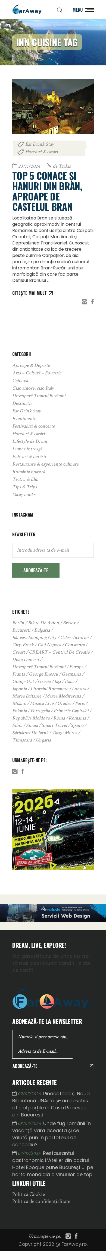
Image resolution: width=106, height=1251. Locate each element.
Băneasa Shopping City (34, 637)
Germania (71, 674)
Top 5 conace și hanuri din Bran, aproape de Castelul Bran (47, 191)
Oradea (64, 703)
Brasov (69, 623)
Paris (80, 703)
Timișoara (22, 740)
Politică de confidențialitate (41, 1201)
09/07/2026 (30, 1094)
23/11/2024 (29, 166)
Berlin (18, 623)
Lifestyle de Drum (29, 441)
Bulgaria (42, 630)
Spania (77, 725)
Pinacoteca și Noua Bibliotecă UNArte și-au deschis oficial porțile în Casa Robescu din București (51, 1104)
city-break (23, 645)
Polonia (19, 711)
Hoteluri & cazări (41, 152)
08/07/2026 (30, 1124)
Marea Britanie (26, 696)
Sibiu (17, 725)
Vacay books (23, 494)
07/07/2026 (30, 1153)
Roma (59, 718)
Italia (69, 681)
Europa (76, 667)
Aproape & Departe (31, 365)
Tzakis (62, 166)
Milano (19, 703)
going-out (23, 681)
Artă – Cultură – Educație (36, 373)
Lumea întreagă (27, 449)
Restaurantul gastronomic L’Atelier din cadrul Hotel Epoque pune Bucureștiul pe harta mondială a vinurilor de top (52, 1164)
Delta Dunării (25, 659)
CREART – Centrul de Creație (59, 652)
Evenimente (24, 418)
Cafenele (20, 380)
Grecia (44, 681)
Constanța (75, 645)
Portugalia (40, 711)
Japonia (19, 689)
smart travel (54, 725)
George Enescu (43, 674)
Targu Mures (64, 733)
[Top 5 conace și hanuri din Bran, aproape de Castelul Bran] (53, 106)
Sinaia (32, 725)
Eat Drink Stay (39, 144)
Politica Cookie (28, 1194)
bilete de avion (43, 623)
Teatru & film (25, 479)
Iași (57, 681)
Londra (79, 689)
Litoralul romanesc (49, 689)
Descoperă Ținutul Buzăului (39, 396)
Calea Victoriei (74, 637)
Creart (18, 652)
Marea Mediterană (63, 696)
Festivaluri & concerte (33, 426)
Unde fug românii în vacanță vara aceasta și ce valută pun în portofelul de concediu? (51, 1134)
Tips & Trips (24, 487)
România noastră (28, 472)
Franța (18, 674)
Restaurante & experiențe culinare (45, 464)
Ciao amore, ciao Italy (33, 388)
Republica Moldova (30, 718)
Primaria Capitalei (71, 711)
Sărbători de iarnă (30, 733)
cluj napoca (49, 645)
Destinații (22, 403)
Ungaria (43, 740)
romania (77, 718)
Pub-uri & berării (29, 456)
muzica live (42, 703)
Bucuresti (21, 630)
